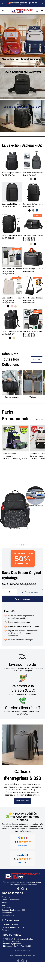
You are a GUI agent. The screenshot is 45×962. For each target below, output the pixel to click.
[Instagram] (22, 888)
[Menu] (3, 11)
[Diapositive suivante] (42, 3)
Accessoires (7, 913)
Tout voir (39, 420)
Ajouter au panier (32, 592)
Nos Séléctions (8, 915)
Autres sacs (6, 907)
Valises (4, 905)
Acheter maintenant (22, 599)
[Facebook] (18, 888)
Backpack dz (25, 950)
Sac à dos (6, 897)
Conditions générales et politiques (22, 955)
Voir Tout (36, 359)
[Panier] (42, 11)
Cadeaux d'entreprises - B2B (13, 910)
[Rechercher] (36, 11)
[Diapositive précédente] (2, 3)
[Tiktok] (26, 888)
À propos (5, 930)
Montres (5, 902)
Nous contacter (22, 801)
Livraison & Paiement (10, 925)
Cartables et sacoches (11, 900)
